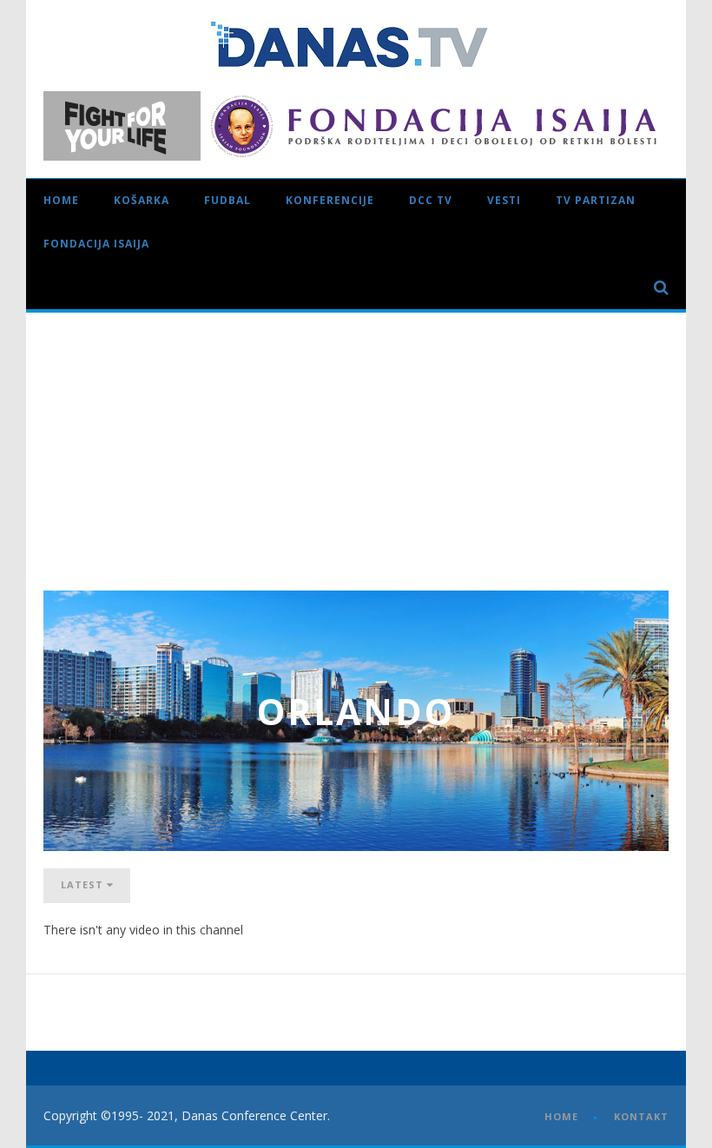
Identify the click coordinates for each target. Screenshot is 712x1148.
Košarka (141, 200)
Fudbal (227, 200)
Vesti (504, 200)
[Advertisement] (356, 442)
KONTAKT (641, 1116)
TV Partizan (596, 200)
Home (61, 200)
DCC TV (430, 200)
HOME (561, 1116)
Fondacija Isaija (96, 243)
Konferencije (330, 200)
